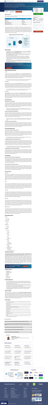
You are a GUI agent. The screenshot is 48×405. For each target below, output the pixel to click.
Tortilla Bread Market (27, 362)
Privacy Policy (25, 391)
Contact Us (5, 390)
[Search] (36, 1)
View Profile (12, 339)
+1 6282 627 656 (41, 19)
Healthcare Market (13, 390)
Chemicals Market (13, 391)
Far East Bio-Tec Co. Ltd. (9, 271)
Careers (24, 390)
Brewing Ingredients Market (27, 356)
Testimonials (5, 392)
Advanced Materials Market (14, 396)
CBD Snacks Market (26, 345)
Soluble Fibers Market (17, 345)
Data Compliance (25, 395)
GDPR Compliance (26, 396)
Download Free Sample (38, 31)
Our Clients (5, 391)
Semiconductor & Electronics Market (15, 395)
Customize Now (25, 266)
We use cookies (2, 401)
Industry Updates (6, 397)
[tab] (7, 11)
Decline (5, 403)
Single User (37, 9)
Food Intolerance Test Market (8, 356)
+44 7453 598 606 (41, 18)
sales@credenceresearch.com (39, 20)
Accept (2, 403)
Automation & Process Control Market (15, 397)
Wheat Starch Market (7, 345)
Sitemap (24, 397)
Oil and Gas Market (13, 392)
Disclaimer (25, 392)
